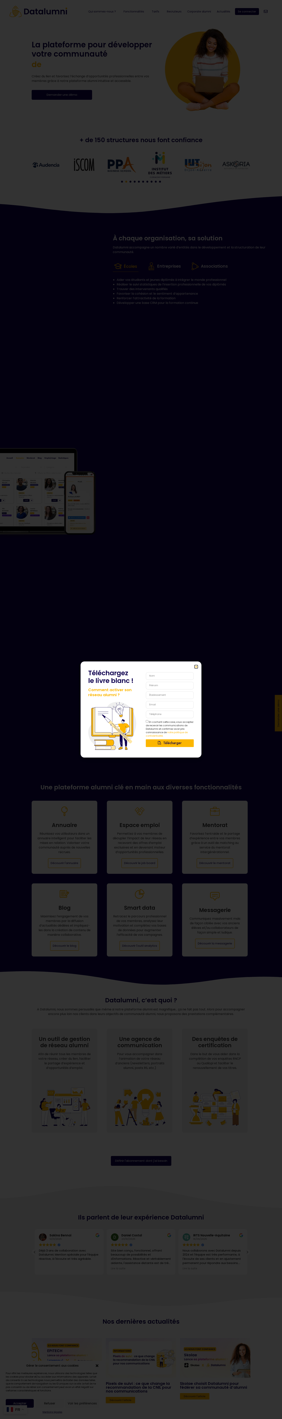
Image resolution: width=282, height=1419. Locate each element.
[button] (196, 666)
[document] (141, 709)
